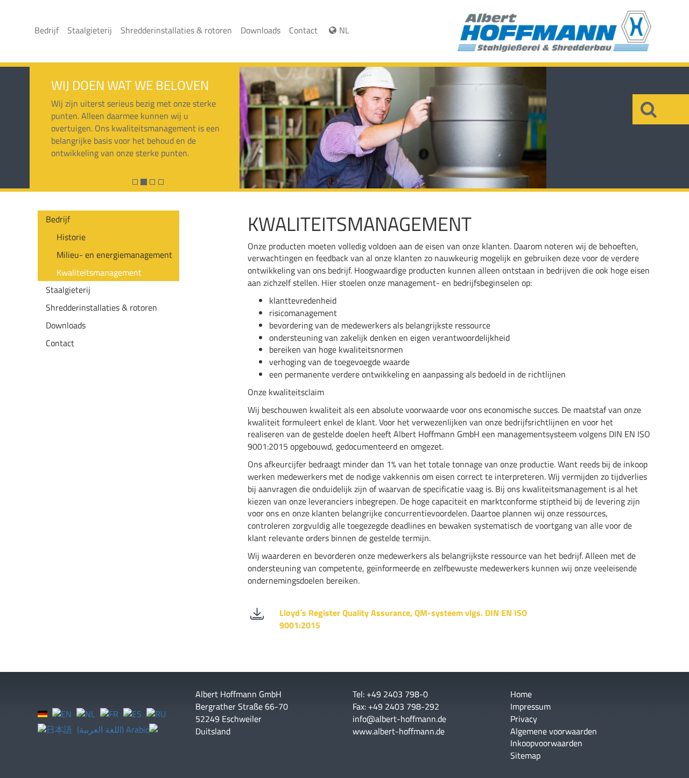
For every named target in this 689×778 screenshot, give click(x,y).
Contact (303, 30)
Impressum (530, 706)
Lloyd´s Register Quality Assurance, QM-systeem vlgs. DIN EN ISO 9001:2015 (403, 619)
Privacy (523, 719)
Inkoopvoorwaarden (546, 743)
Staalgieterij (89, 30)
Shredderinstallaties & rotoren (176, 30)
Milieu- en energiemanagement (114, 254)
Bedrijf (46, 30)
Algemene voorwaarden (553, 731)
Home (521, 694)
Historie (71, 236)
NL (344, 30)
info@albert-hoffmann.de (399, 718)
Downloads (260, 30)
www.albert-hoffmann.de (399, 731)
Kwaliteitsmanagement (99, 272)
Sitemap (525, 755)
